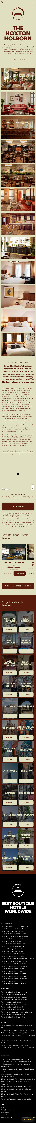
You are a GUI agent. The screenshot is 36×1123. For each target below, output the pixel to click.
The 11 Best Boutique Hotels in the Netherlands (16, 1012)
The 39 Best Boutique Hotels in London (14, 934)
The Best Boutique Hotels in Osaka (12, 971)
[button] (32, 2)
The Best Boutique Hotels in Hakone (13, 969)
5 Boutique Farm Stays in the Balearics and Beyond (17, 1030)
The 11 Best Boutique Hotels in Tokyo (13, 939)
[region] (18, 476)
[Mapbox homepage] (5, 489)
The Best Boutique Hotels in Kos (11, 981)
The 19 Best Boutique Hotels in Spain (13, 1014)
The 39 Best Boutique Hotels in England (14, 992)
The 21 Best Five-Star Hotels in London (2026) (16, 1099)
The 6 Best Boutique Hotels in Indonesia (14, 999)
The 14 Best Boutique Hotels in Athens (13, 944)
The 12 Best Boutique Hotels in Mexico (13, 1007)
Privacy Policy (5, 1112)
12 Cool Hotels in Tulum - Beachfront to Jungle (16, 1061)
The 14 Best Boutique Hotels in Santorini (14, 961)
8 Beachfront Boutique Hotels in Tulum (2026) (16, 1086)
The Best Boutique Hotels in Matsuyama (14, 979)
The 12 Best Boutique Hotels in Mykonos (14, 964)
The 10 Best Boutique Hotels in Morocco (14, 1009)
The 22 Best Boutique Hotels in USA (13, 1017)
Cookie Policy (5, 1115)
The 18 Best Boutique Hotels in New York (14, 936)
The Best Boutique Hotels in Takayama (13, 974)
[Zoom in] (32, 486)
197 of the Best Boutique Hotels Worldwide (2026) (17, 1048)
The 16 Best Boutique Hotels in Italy (12, 1002)
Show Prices (18, 506)
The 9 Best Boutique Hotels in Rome (13, 951)
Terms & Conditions (7, 1110)
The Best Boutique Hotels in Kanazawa (13, 976)
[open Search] (28, 2)
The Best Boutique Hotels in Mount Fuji (14, 966)
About (3, 1107)
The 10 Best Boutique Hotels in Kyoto (13, 941)
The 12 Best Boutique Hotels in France (13, 994)
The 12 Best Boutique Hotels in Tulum (13, 946)
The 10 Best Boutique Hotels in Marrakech (14, 929)
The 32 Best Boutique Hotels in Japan (13, 1004)
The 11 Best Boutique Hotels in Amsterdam (15, 926)
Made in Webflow (6, 1117)
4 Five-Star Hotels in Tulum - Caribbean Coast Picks (18, 1079)
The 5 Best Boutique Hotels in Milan (12, 931)
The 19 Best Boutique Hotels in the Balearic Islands (17, 959)
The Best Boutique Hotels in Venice (12, 956)
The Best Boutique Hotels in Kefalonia (13, 984)
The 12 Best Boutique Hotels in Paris (13, 954)
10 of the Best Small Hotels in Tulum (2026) (15, 1059)
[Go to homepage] (2, 2)
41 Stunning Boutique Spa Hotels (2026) (14, 1033)
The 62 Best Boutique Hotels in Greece (14, 997)
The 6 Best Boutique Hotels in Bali (12, 949)
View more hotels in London (18, 586)
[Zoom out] (32, 488)
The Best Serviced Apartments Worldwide (14, 1045)
